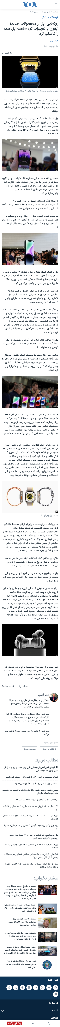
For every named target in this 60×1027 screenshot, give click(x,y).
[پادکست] (9, 987)
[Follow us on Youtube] (35, 987)
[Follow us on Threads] (22, 987)
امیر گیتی (54, 40)
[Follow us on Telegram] (49, 987)
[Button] (7, 53)
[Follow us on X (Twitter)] (42, 987)
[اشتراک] (55, 994)
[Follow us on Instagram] (29, 987)
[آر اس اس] (15, 987)
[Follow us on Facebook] (55, 987)
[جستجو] (49, 1023)
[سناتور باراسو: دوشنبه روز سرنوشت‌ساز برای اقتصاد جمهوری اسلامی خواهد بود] (47, 923)
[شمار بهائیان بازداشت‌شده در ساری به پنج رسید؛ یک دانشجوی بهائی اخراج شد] (47, 965)
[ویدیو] (33, 1023)
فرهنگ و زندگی (49, 17)
